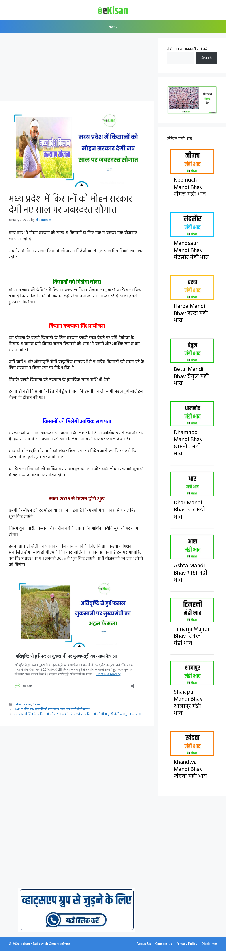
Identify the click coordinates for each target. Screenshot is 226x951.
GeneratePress (59, 944)
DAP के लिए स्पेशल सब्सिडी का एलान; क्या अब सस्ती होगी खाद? (52, 709)
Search (206, 58)
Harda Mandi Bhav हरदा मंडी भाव (191, 313)
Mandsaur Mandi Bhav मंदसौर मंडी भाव (191, 250)
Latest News (22, 704)
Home (113, 27)
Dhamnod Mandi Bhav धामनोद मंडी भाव (188, 443)
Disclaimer (209, 944)
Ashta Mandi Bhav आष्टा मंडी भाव (190, 573)
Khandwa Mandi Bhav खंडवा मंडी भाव (190, 769)
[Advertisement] (77, 69)
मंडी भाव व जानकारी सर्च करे (187, 49)
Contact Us (163, 944)
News (36, 704)
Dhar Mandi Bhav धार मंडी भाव (189, 510)
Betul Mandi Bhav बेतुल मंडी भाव (191, 376)
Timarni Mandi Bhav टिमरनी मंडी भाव (191, 636)
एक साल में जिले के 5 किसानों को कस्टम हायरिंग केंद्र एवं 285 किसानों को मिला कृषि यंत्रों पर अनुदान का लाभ (77, 714)
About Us (144, 944)
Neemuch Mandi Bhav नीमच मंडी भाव (190, 187)
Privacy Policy (186, 944)
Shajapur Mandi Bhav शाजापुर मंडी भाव (188, 703)
